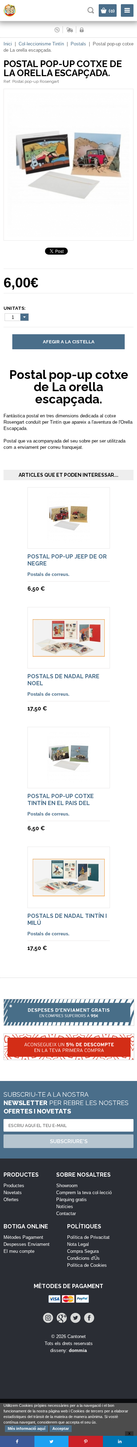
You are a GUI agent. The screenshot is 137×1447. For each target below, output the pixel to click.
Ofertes (11, 1199)
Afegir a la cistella (68, 341)
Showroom (67, 1185)
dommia (78, 1350)
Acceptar (60, 1428)
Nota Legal (78, 1244)
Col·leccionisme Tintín (41, 43)
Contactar (66, 1213)
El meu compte (19, 1251)
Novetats (13, 1192)
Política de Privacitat (88, 1237)
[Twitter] (75, 1318)
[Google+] (62, 1318)
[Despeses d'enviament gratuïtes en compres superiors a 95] (68, 1016)
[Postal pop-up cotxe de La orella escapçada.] (68, 237)
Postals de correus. (48, 574)
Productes (14, 1185)
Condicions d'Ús (83, 1258)
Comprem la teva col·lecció (84, 1192)
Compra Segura (83, 1251)
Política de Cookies (87, 1265)
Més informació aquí (26, 1428)
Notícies (64, 1206)
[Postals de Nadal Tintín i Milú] (69, 893)
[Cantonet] (16, 15)
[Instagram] (48, 1318)
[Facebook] (89, 1318)
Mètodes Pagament (23, 1237)
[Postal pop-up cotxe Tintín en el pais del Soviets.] (68, 779)
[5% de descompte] (68, 1050)
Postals (78, 43)
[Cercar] (90, 10)
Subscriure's (68, 1141)
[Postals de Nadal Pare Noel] (69, 653)
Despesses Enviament (27, 1244)
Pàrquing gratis (71, 1199)
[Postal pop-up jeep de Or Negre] (68, 540)
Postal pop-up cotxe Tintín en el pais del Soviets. (60, 803)
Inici (8, 43)
